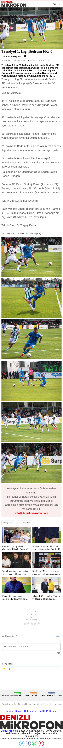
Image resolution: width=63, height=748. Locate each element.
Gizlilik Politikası (47, 711)
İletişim (9, 711)
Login (58, 636)
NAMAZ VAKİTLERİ (11, 694)
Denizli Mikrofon (9, 731)
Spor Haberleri (24, 523)
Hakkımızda (30, 711)
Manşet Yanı (8, 523)
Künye (18, 711)
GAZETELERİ (30, 694)
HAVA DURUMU (47, 694)
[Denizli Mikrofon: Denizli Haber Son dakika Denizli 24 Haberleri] (15, 3)
